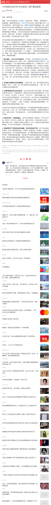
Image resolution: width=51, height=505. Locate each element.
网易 (3, 2)
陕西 (20, 21)
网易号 (8, 2)
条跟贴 (25, 178)
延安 (41, 72)
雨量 (29, 25)
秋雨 (23, 23)
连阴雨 (42, 59)
